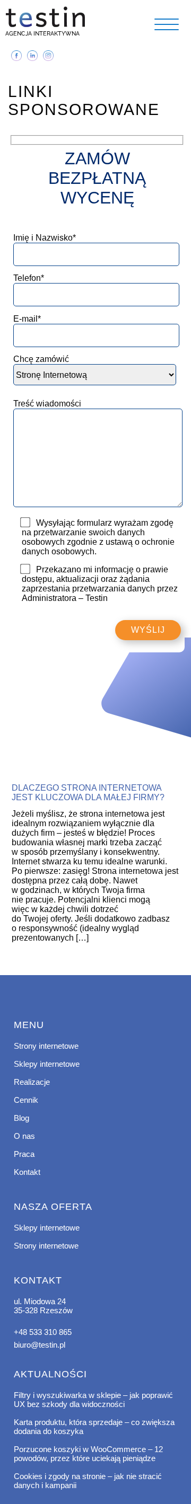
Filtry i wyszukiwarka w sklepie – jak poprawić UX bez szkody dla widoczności (93, 1400)
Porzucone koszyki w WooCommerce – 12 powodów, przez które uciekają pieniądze (88, 1454)
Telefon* (28, 277)
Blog (21, 1117)
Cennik (26, 1099)
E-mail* (27, 318)
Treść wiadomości (47, 403)
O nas (24, 1135)
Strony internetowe (46, 1045)
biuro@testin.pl (39, 1344)
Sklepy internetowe (47, 1063)
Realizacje (32, 1081)
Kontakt (27, 1171)
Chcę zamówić (41, 359)
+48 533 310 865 (43, 1332)
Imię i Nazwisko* (44, 237)
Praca (24, 1153)
